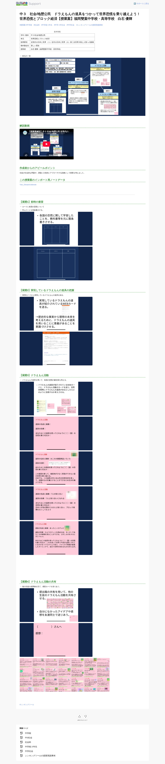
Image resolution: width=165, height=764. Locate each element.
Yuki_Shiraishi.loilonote (28, 185)
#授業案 (23, 25)
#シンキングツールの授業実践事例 (89, 25)
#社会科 (37, 25)
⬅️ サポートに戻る (141, 3)
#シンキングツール (27, 705)
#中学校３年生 (46, 25)
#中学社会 (70, 25)
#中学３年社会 (59, 25)
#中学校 (29, 25)
